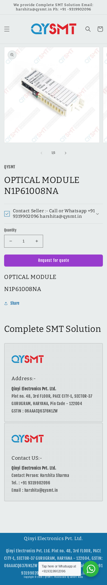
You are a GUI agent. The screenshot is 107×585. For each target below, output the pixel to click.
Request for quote (53, 260)
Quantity (10, 230)
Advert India (76, 577)
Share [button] (14, 303)
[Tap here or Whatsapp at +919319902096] (91, 569)
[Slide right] (66, 153)
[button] (7, 29)
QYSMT (48, 577)
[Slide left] (41, 153)
